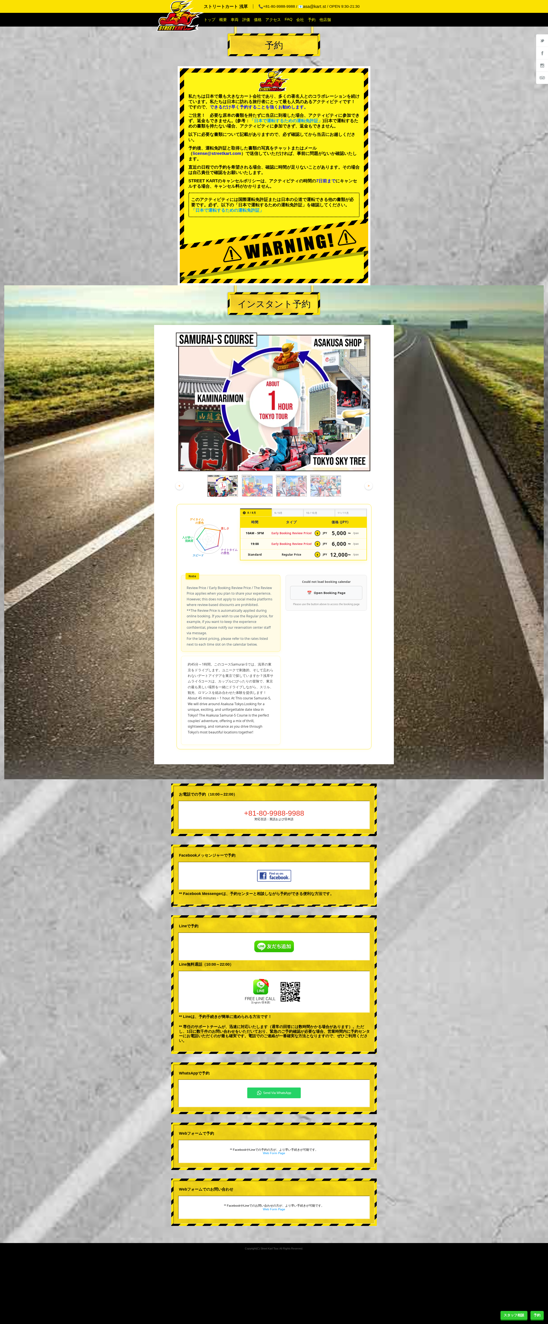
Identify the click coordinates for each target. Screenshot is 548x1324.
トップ (209, 20)
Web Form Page (274, 1153)
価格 (258, 20)
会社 (300, 20)
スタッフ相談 (514, 1315)
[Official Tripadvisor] (542, 78)
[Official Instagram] (542, 65)
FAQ (288, 19)
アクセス (273, 20)
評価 (246, 20)
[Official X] (542, 40)
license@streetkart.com (217, 153)
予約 (312, 20)
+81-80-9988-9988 (274, 813)
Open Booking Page (329, 593)
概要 (223, 20)
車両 (234, 20)
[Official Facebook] (542, 53)
